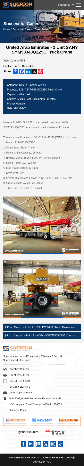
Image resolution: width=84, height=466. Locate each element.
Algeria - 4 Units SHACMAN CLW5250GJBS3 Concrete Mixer (41, 336)
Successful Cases (22, 29)
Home (6, 29)
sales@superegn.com (20, 392)
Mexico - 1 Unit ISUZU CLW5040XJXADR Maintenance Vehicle (42, 328)
